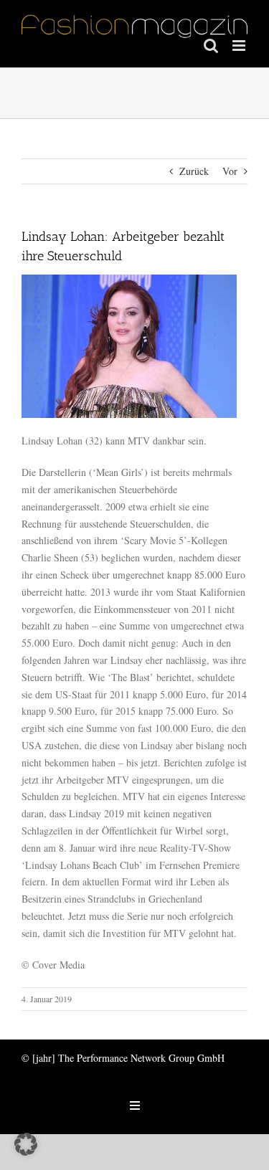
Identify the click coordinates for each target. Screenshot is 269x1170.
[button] (26, 1144)
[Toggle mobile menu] (239, 45)
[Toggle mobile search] (211, 45)
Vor (229, 171)
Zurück (194, 171)
